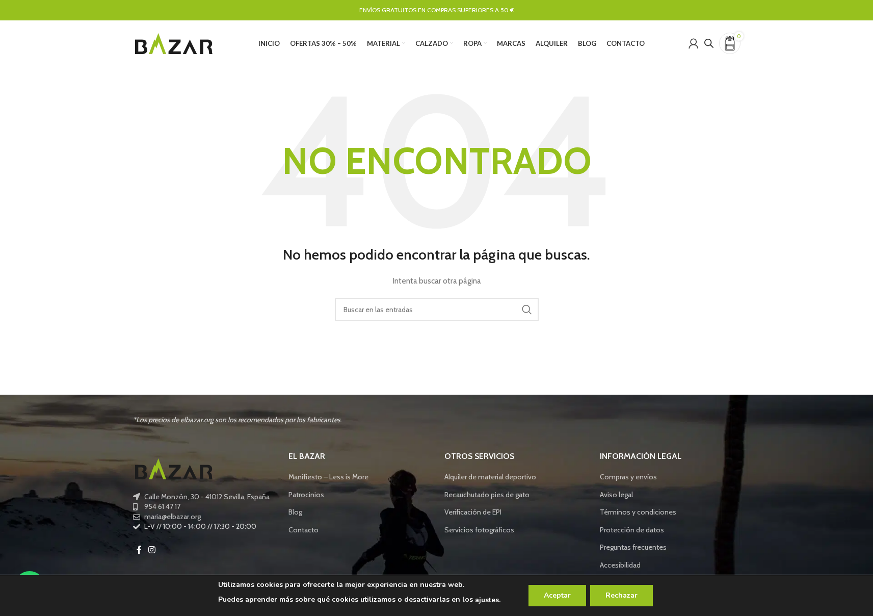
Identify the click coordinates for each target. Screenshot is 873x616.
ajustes (487, 600)
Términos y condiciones (638, 512)
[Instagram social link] (152, 550)
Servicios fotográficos (479, 529)
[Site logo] (174, 42)
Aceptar (557, 595)
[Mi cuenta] (693, 43)
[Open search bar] (709, 43)
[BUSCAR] (527, 309)
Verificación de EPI (472, 512)
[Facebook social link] (139, 550)
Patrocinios (306, 494)
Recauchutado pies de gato (487, 494)
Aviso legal (616, 494)
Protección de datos (632, 529)
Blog (295, 512)
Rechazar (621, 595)
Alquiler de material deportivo (490, 476)
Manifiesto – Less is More (328, 476)
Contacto (303, 529)
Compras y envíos (628, 476)
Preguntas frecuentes (633, 547)
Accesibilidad (620, 565)
